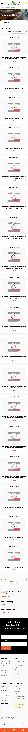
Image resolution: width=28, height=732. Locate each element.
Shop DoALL (9, 21)
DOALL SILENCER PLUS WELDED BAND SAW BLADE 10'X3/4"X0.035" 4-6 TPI (14, 297)
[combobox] (14, 7)
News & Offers (4, 672)
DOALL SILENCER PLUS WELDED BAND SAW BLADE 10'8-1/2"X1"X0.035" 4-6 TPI (14, 87)
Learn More (4, 596)
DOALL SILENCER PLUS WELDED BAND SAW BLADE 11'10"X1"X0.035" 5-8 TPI (14, 476)
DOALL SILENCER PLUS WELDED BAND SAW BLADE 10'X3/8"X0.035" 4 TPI (14, 357)
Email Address (4, 640)
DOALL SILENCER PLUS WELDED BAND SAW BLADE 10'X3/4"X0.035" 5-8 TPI (14, 327)
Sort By (9, 31)
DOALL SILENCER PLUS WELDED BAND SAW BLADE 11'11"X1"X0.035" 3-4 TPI (14, 506)
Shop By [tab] (3, 592)
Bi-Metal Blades (6, 22)
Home (4, 21)
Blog (16, 686)
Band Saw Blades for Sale (18, 21)
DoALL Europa (4, 675)
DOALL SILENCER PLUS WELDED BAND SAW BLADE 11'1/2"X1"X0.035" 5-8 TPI (14, 387)
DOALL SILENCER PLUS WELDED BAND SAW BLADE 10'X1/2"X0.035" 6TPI (14, 207)
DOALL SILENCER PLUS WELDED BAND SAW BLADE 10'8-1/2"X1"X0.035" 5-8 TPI (14, 117)
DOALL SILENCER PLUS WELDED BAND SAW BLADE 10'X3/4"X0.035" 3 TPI (14, 267)
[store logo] (13, 3)
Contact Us (3, 686)
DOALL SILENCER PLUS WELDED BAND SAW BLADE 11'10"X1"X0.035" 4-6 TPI (14, 417)
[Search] (26, 7)
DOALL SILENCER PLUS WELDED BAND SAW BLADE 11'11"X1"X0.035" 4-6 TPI (14, 536)
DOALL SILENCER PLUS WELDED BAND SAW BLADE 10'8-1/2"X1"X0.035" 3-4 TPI (14, 57)
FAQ (16, 693)
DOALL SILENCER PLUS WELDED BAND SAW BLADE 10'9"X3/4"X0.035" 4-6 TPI (14, 177)
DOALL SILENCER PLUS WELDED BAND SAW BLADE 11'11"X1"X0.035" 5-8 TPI (14, 566)
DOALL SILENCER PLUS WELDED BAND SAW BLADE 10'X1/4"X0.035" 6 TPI (14, 237)
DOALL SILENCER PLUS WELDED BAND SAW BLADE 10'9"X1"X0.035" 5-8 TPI (14, 147)
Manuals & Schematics (20, 696)
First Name (3, 634)
